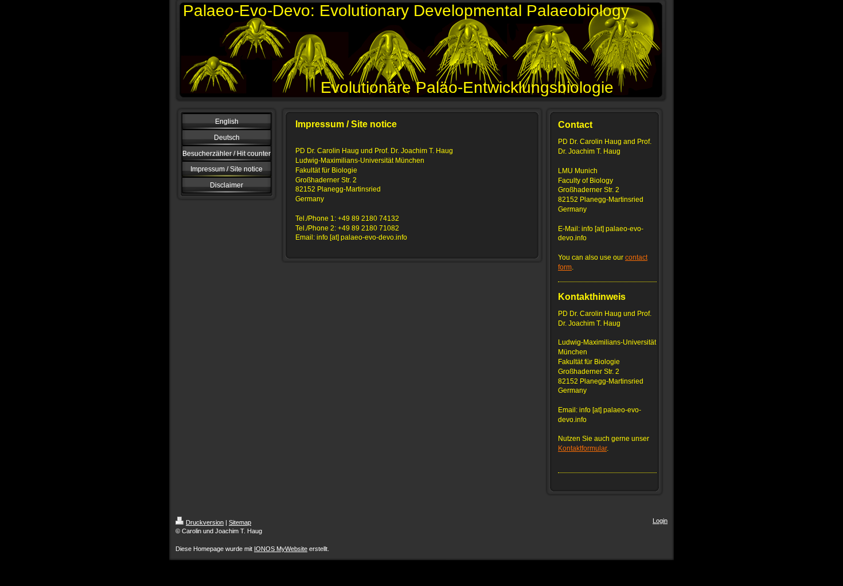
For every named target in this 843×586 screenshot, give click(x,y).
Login (660, 520)
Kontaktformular (582, 448)
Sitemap (240, 522)
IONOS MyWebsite (280, 548)
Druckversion (205, 522)
